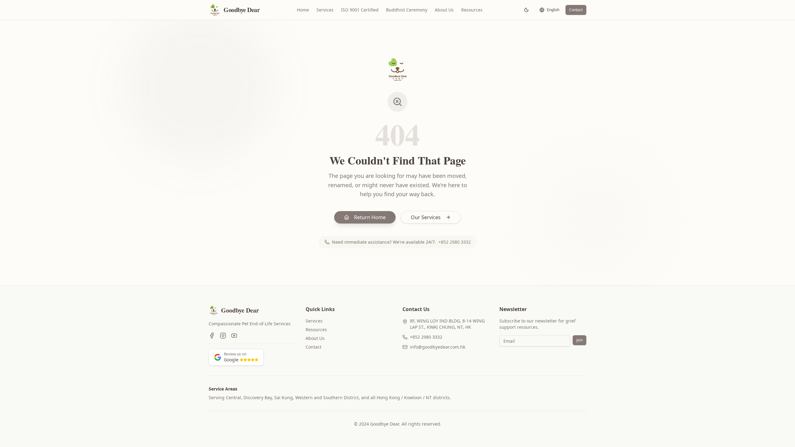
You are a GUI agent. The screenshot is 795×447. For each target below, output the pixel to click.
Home (303, 10)
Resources (472, 10)
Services (325, 10)
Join (579, 340)
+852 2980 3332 (454, 242)
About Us (444, 10)
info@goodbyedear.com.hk (437, 347)
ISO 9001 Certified (360, 10)
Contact (576, 9)
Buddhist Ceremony (406, 10)
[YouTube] (234, 335)
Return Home (370, 217)
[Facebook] (212, 335)
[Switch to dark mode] (526, 10)
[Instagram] (223, 335)
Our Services (426, 217)
